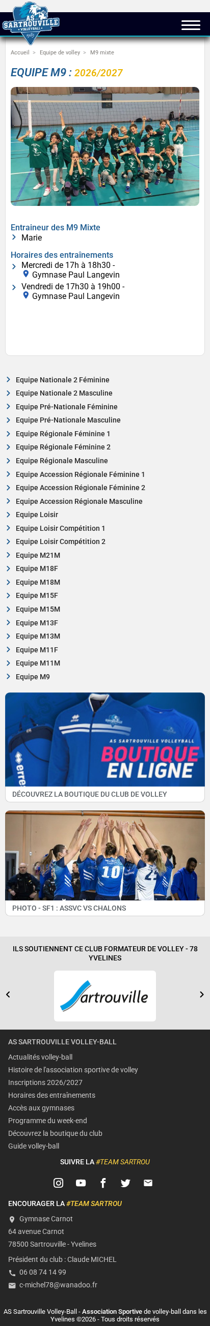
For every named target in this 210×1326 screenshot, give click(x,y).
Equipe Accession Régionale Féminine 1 (80, 474)
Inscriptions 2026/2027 (45, 1082)
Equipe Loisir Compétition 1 (61, 528)
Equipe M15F (37, 595)
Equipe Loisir (37, 514)
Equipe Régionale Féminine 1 (63, 434)
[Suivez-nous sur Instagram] (58, 1183)
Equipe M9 (33, 677)
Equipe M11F (37, 650)
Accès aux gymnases (41, 1108)
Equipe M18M (38, 582)
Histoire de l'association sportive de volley (73, 1070)
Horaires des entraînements (51, 1095)
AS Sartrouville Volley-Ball (62, 1042)
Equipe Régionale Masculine (62, 461)
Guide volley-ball (33, 1146)
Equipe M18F (37, 568)
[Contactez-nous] (148, 1183)
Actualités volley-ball (40, 1057)
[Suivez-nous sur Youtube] (81, 1183)
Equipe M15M (38, 609)
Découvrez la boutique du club (55, 1133)
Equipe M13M (38, 636)
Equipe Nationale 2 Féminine (63, 380)
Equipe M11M (38, 663)
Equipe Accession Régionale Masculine (79, 501)
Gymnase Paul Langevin (76, 274)
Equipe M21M (38, 555)
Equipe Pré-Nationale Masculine (68, 420)
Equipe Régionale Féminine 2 (63, 447)
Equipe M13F (37, 623)
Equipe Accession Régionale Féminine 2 (80, 488)
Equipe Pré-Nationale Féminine (67, 407)
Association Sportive (112, 1311)
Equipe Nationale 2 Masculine (64, 393)
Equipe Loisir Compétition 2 (61, 541)
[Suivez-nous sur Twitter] (126, 1183)
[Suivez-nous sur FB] (103, 1183)
